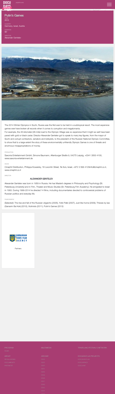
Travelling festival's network (92, 348)
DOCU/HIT (82, 366)
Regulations (9, 359)
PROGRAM (8, 348)
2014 (43, 391)
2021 (43, 369)
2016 (43, 384)
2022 (43, 366)
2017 (43, 381)
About (7, 356)
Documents (9, 362)
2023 (43, 362)
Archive (45, 356)
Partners (8, 366)
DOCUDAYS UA (84, 359)
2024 (43, 359)
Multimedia (46, 348)
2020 (43, 372)
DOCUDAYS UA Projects (89, 356)
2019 (43, 375)
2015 (43, 388)
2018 (43, 378)
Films (6, 351)
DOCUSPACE (83, 362)
